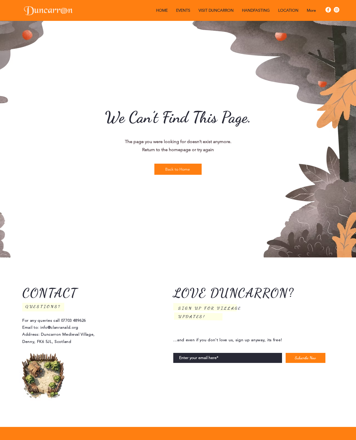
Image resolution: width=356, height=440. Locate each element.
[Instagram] (336, 10)
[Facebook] (328, 10)
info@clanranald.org (59, 327)
